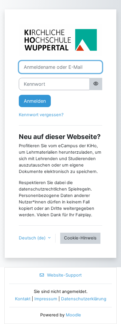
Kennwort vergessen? (41, 114)
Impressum (45, 298)
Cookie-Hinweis (80, 238)
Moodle (73, 315)
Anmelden (35, 101)
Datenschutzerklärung (83, 298)
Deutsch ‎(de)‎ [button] (33, 238)
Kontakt (23, 298)
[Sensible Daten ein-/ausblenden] (95, 84)
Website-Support (64, 275)
